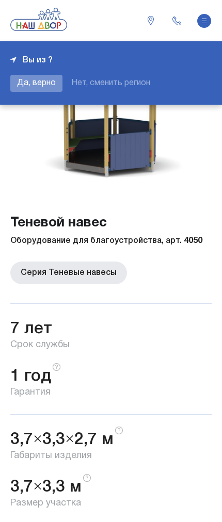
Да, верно (36, 83)
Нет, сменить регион (110, 83)
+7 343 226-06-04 (176, 21)
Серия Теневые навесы (69, 272)
